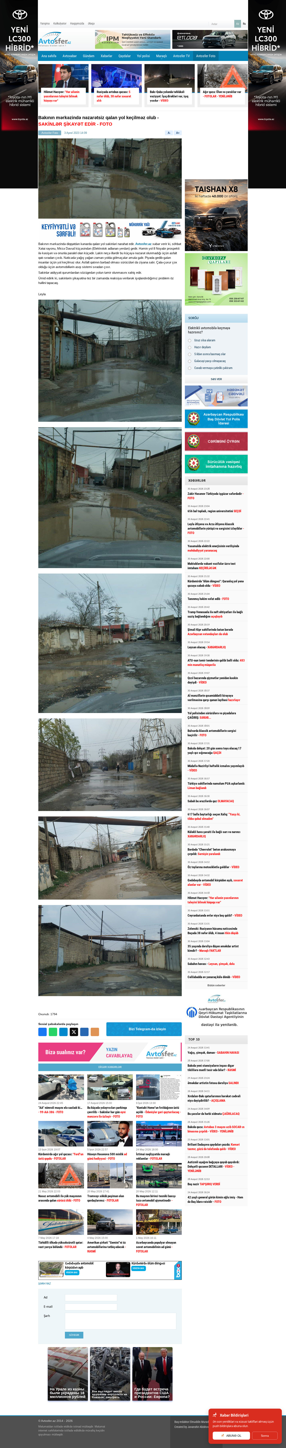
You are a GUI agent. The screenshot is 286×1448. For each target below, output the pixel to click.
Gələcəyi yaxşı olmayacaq (210, 361)
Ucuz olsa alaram (204, 340)
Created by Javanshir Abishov (191, 1427)
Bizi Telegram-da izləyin (147, 1029)
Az (237, 23)
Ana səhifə (48, 56)
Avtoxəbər (70, 57)
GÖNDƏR (74, 1335)
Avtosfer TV (181, 56)
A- (169, 132)
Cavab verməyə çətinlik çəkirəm (213, 368)
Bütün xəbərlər (216, 985)
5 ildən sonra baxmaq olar (210, 354)
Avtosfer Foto (205, 56)
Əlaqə (91, 23)
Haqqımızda (77, 23)
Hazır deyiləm (202, 347)
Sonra (265, 1435)
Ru (244, 23)
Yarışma (45, 23)
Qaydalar (125, 56)
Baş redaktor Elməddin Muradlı (192, 1422)
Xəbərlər (106, 56)
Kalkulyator (59, 23)
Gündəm (88, 57)
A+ (178, 132)
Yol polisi (143, 56)
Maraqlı (161, 57)
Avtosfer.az (143, 244)
